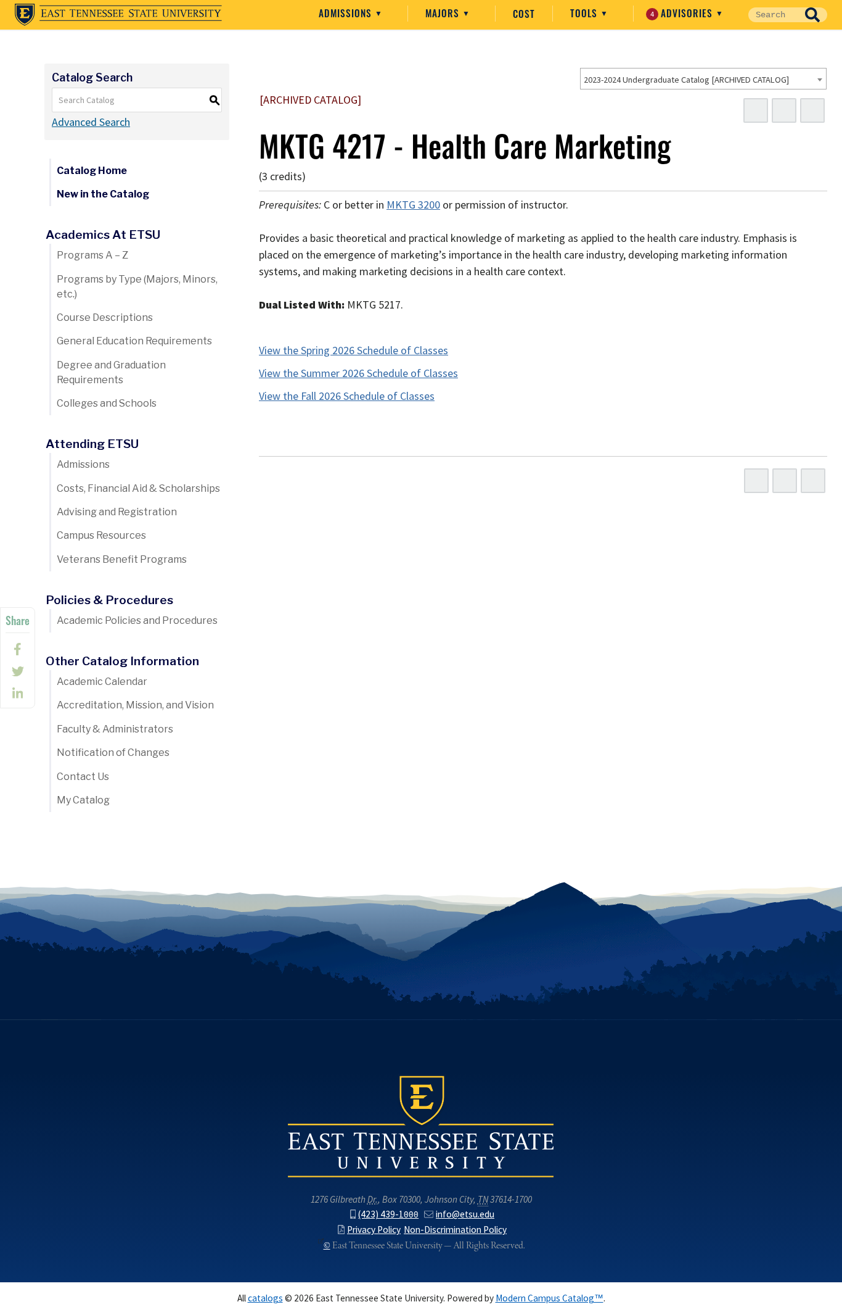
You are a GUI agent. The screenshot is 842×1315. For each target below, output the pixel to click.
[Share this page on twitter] (18, 671)
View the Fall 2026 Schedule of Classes (347, 396)
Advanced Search (91, 122)
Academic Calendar (102, 681)
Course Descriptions (105, 317)
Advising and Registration (117, 512)
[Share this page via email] (18, 693)
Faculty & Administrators (115, 729)
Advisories (683, 13)
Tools (585, 13)
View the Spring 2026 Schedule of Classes (353, 350)
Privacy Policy (374, 1229)
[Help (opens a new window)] (812, 110)
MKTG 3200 (413, 204)
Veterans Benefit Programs (122, 559)
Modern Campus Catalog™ (549, 1298)
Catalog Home (92, 170)
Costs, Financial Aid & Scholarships (138, 488)
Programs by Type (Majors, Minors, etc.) (137, 286)
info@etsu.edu (465, 1214)
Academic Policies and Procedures (137, 620)
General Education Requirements (134, 341)
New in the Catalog (103, 194)
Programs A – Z (92, 255)
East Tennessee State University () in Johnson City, (421, 1125)
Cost (524, 13)
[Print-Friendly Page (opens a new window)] (784, 110)
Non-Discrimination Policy (455, 1229)
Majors (443, 13)
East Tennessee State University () (118, 15)
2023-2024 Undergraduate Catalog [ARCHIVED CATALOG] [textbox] (686, 79)
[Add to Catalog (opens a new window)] (755, 110)
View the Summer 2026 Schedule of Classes (358, 373)
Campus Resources (101, 535)
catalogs (265, 1298)
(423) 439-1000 (388, 1214)
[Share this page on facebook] (18, 649)
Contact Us (83, 776)
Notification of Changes (113, 752)
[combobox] (703, 78)
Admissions (347, 13)
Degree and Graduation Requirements (111, 372)
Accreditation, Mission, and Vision (135, 705)
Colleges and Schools (107, 403)
